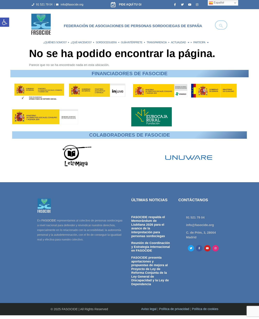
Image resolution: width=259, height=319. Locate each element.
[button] (4, 22)
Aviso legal (148, 309)
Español (218, 2)
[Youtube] (190, 4)
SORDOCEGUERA (106, 42)
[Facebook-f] (199, 248)
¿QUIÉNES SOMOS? (54, 42)
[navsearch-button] (221, 25)
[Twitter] (182, 4)
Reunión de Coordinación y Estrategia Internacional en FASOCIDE (150, 246)
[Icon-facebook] (175, 4)
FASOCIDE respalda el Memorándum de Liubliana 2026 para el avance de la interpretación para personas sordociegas (148, 226)
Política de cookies (205, 309)
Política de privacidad (174, 309)
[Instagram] (197, 4)
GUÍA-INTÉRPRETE (131, 42)
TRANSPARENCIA (157, 42)
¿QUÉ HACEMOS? (81, 42)
